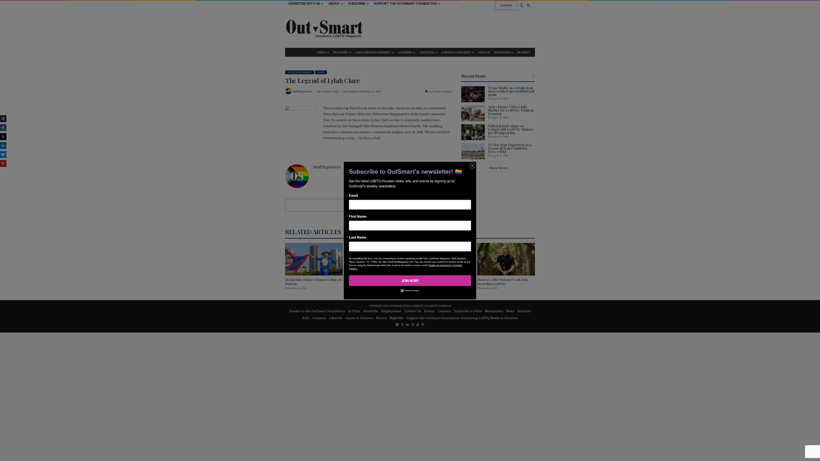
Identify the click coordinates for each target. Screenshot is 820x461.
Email (353, 195)
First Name (357, 216)
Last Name (357, 237)
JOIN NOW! (410, 280)
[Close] (472, 165)
